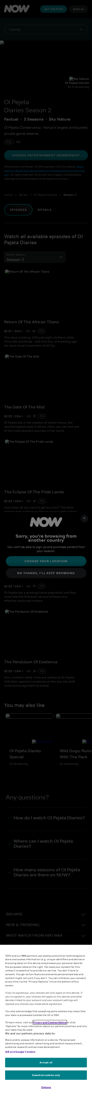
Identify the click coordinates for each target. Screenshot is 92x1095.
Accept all (46, 1062)
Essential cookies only (46, 1075)
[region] (46, 1020)
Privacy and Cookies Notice (49, 1022)
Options (46, 1087)
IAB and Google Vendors (20, 1051)
